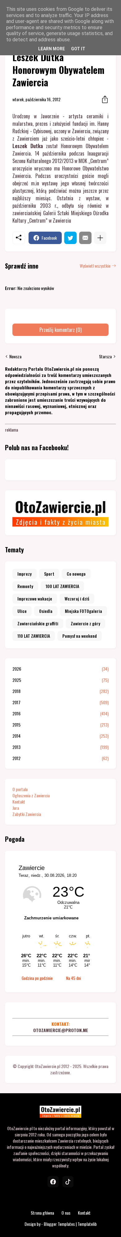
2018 (60, 691)
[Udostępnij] (103, 99)
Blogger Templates (59, 1224)
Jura (15, 807)
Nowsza (15, 356)
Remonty (25, 586)
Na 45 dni (73, 978)
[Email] (85, 238)
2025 (60, 680)
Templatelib (87, 1224)
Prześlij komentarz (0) (60, 329)
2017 (60, 702)
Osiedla (45, 611)
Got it (78, 48)
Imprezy (24, 573)
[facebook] (53, 1181)
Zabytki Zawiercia (26, 814)
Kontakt (18, 801)
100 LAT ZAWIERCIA (62, 586)
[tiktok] (68, 1181)
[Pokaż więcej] (100, 238)
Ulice (22, 611)
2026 (60, 669)
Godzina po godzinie (37, 978)
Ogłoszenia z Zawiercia (31, 795)
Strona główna (42, 1212)
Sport (49, 573)
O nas (65, 1212)
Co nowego (76, 573)
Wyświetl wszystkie (95, 266)
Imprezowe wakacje (34, 598)
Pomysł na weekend (79, 635)
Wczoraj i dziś (77, 598)
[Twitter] (70, 238)
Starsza (105, 356)
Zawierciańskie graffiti (37, 623)
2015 (60, 725)
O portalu (20, 789)
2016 (60, 713)
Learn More (51, 48)
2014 (60, 736)
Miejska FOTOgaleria (83, 611)
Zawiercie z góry (85, 623)
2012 (60, 758)
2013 (60, 747)
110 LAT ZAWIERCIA (33, 635)
